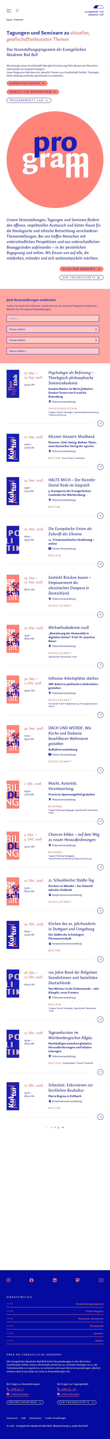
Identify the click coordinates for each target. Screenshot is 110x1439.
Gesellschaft (60, 605)
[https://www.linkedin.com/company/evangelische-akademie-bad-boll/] (55, 1280)
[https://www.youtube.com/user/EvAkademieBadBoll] (101, 1280)
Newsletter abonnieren (90, 1318)
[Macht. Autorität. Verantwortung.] (100, 822)
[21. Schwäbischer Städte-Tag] (100, 911)
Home (9, 19)
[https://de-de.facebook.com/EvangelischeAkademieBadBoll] (32, 1280)
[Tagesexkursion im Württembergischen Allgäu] (100, 1072)
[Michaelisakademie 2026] (100, 665)
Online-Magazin (94, 1311)
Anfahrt (99, 1340)
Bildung (55, 806)
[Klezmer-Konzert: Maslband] (100, 467)
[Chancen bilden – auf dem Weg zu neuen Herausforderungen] (100, 867)
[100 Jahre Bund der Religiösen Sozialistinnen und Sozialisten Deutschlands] (100, 1020)
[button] (9, 10)
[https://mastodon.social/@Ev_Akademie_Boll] (77, 1280)
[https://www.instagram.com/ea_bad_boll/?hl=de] (8, 1280)
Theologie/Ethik (62, 408)
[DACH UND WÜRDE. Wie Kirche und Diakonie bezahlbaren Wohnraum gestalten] (100, 770)
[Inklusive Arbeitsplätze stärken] (100, 715)
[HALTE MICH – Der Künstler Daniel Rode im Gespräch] (100, 516)
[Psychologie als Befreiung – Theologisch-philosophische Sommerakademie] (100, 424)
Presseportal (96, 1326)
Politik (54, 555)
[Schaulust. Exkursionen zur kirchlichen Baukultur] (100, 1117)
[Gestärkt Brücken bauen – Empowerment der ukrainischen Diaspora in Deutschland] (100, 615)
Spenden (98, 1333)
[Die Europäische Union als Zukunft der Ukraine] (100, 564)
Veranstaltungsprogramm (89, 1304)
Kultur (54, 458)
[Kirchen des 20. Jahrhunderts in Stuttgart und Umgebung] (100, 959)
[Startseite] (94, 6)
